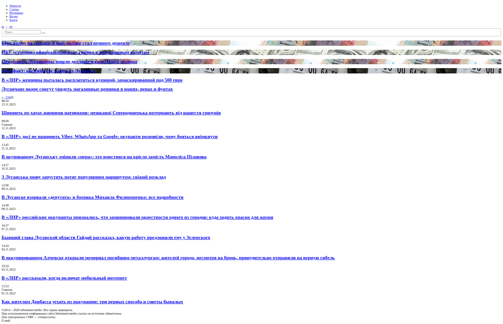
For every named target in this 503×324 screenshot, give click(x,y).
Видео (13, 16)
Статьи (14, 9)
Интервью (16, 13)
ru (3, 26)
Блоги (13, 20)
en (10, 26)
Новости (15, 5)
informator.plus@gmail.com (28, 320)
